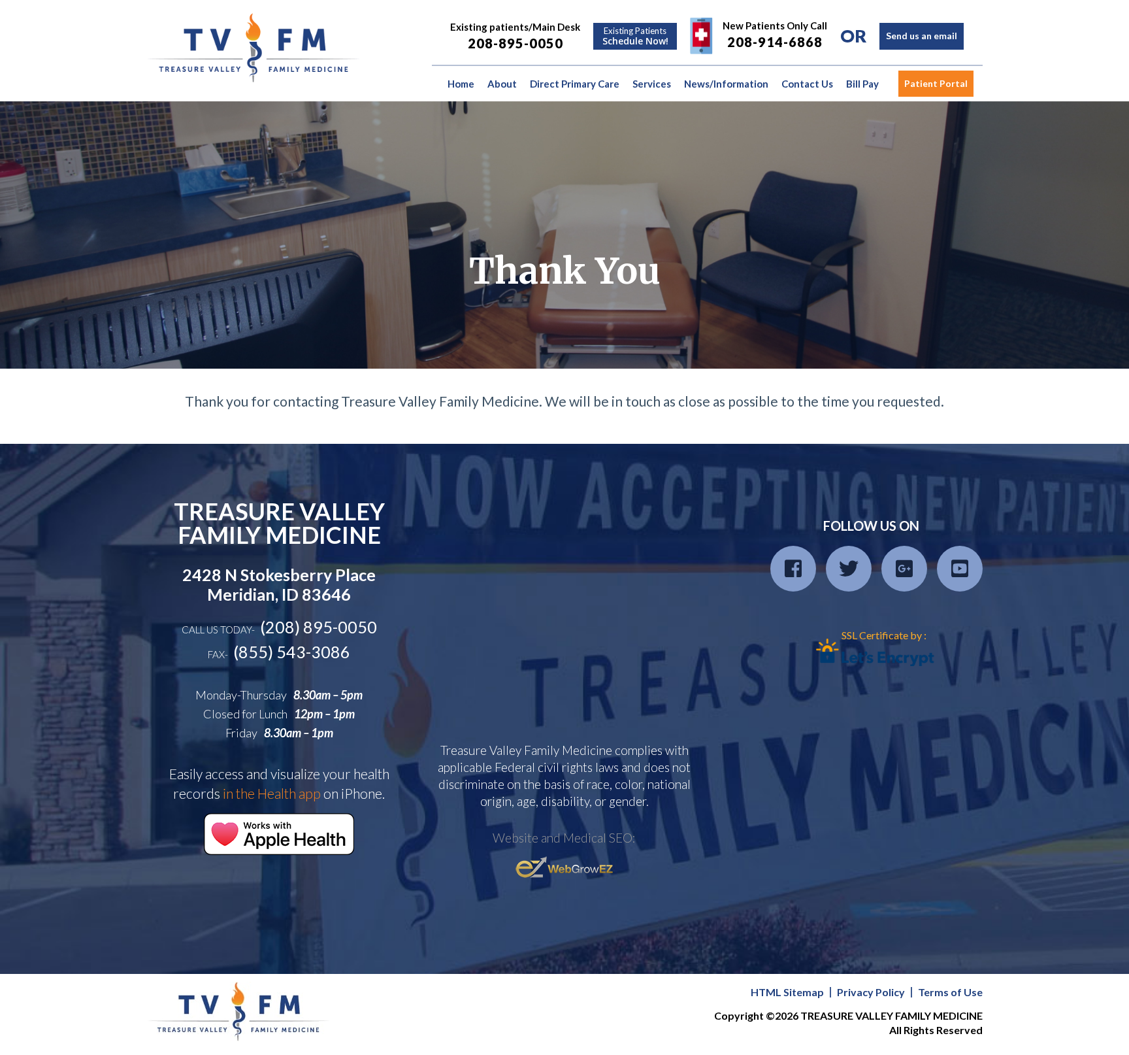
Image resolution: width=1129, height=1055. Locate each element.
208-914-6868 (775, 42)
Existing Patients (635, 36)
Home (461, 84)
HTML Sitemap (787, 992)
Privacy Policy (871, 992)
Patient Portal (936, 83)
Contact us (807, 84)
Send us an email (921, 35)
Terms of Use (950, 992)
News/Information (726, 84)
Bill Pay (862, 84)
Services (651, 84)
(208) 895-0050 (318, 627)
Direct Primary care (574, 84)
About (502, 84)
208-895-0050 (515, 43)
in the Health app (272, 793)
